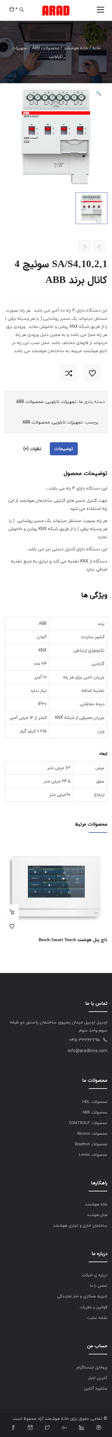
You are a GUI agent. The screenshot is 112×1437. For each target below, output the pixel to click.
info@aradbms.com (87, 1051)
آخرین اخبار (97, 1377)
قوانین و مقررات (93, 1307)
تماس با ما (98, 1285)
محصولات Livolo (93, 1154)
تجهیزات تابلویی (61, 401)
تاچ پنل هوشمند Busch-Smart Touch (73, 939)
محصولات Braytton (91, 1144)
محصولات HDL (94, 1101)
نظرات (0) (32, 449)
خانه (96, 48)
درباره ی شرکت (94, 1275)
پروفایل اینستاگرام (92, 1367)
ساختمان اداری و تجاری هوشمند (80, 1225)
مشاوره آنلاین (95, 1388)
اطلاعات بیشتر (12, 911)
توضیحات (63, 449)
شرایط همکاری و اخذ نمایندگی (82, 1296)
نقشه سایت (97, 1317)
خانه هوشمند (76, 48)
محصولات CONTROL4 (88, 1122)
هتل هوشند (97, 1214)
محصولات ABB (45, 48)
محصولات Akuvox (92, 1133)
